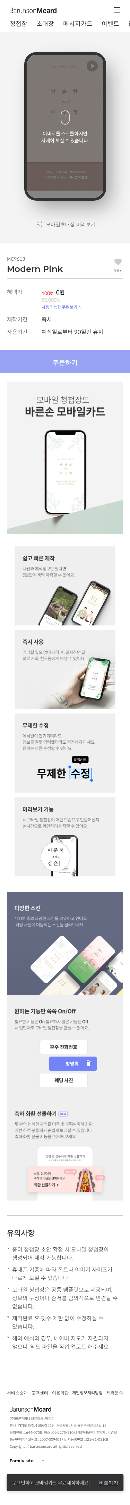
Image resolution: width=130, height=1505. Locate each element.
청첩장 (18, 24)
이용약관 (60, 1393)
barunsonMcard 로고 (34, 10)
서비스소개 (17, 1393)
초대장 (45, 24)
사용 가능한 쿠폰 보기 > (61, 307)
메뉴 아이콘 (117, 9)
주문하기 (65, 362)
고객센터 (40, 1393)
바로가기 (108, 1483)
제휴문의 (114, 1393)
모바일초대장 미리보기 (71, 224)
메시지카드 (78, 24)
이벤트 (110, 24)
